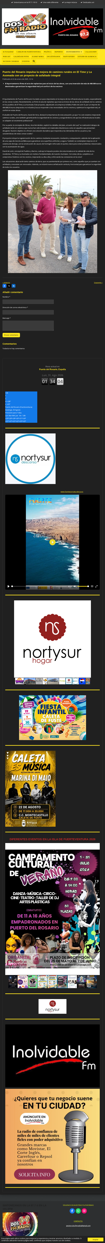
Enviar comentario (11, 335)
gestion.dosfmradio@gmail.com (78, 1225)
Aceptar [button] (95, 1239)
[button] (97, 603)
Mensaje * (7, 318)
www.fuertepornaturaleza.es (72, 491)
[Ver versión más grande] (52, 717)
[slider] (39, 586)
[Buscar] (33, 61)
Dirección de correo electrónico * (15, 307)
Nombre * (6, 297)
